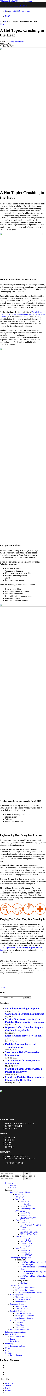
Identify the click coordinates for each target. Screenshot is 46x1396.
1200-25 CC (25, 1222)
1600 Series (20, 1248)
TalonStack (19, 1327)
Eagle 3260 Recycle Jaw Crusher (28, 1292)
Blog (2, 24)
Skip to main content (23, 1)
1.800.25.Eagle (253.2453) (17, 1156)
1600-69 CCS (26, 1253)
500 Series (19, 1199)
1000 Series (20, 1211)
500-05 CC (25, 1204)
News (8, 1145)
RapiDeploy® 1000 (28, 1218)
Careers (10, 1140)
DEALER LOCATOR (15, 1163)
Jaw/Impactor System (24, 1318)
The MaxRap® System (24, 1313)
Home (2, 22)
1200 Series (20, 1220)
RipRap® (24, 1283)
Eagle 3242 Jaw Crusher (25, 1290)
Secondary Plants (17, 1304)
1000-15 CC (25, 1213)
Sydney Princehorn (16, 41)
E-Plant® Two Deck (28, 1234)
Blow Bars (14, 1341)
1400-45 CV (25, 1239)
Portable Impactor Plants (20, 1192)
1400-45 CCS (26, 1246)
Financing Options (17, 1346)
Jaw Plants (14, 1285)
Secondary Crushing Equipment (22, 1008)
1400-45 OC (25, 1241)
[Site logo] (23, 11)
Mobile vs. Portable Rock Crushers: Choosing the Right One (24, 1078)
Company (10, 1138)
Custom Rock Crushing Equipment (24, 1013)
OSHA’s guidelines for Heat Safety (14, 947)
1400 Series (20, 1236)
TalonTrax (19, 1323)
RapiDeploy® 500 (27, 1208)
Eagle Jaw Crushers (23, 1299)
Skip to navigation (7, 1)
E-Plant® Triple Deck (29, 1232)
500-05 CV (25, 1201)
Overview (19, 1194)
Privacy (9, 1147)
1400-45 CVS (26, 1243)
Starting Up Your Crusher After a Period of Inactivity (23, 1070)
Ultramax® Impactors (24, 1297)
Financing (11, 1128)
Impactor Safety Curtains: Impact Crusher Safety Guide (24, 1029)
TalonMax (19, 1325)
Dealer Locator (16, 1355)
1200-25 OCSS (21, 1309)
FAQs (12, 1339)
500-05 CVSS (21, 1306)
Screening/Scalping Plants (20, 1257)
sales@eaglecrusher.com (20, 1159)
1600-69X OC (26, 1255)
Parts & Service (13, 1126)
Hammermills (20, 1302)
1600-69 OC (25, 1250)
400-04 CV (20, 1197)
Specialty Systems (17, 1311)
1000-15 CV (25, 1215)
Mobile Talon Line (17, 1320)
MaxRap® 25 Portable (24, 1316)
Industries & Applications (19, 1124)
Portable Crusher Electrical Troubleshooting (20, 1045)
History (13, 1185)
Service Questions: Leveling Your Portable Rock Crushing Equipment (25, 1020)
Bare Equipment (16, 1295)
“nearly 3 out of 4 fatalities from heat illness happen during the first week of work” (22, 314)
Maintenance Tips (17, 1336)
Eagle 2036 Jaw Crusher (25, 1288)
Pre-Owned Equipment (19, 1329)
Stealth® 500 (25, 1206)
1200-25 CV (25, 1229)
